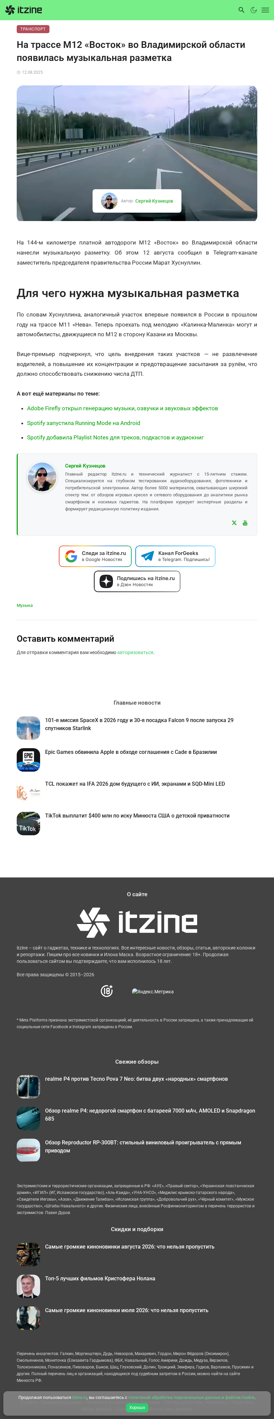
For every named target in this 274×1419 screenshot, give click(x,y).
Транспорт (33, 29)
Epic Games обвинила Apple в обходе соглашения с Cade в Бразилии (131, 752)
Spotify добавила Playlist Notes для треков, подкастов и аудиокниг (115, 437)
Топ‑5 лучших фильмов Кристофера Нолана (100, 1278)
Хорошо (137, 1407)
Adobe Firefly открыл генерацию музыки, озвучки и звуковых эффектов (122, 408)
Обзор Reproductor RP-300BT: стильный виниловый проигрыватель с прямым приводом (143, 1146)
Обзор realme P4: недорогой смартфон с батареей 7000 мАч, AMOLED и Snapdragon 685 (150, 1115)
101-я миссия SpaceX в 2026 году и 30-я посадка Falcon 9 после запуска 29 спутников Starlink (139, 724)
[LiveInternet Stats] (123, 991)
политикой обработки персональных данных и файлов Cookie (191, 1397)
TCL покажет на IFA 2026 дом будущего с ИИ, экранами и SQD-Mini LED (135, 784)
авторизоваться (135, 652)
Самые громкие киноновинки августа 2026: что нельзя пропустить (130, 1247)
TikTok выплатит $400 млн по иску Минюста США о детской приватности (137, 815)
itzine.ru (79, 1397)
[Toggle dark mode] (253, 10)
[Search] (241, 10)
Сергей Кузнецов (154, 201)
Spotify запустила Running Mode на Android (83, 423)
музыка (25, 605)
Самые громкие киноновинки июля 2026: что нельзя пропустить (127, 1310)
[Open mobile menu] (264, 10)
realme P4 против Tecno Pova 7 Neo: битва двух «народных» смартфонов (136, 1079)
